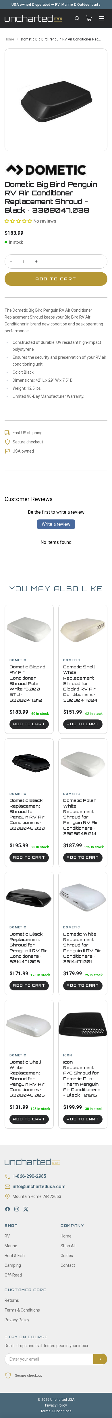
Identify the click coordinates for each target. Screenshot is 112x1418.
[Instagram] (17, 1209)
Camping (13, 1265)
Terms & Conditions (22, 1310)
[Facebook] (7, 1209)
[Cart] (89, 18)
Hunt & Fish (15, 1255)
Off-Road (13, 1275)
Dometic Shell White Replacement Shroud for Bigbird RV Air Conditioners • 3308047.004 (80, 683)
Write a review (56, 524)
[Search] (77, 18)
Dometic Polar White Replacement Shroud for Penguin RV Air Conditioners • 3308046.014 (80, 817)
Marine (11, 1246)
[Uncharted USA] (33, 18)
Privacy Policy (17, 1320)
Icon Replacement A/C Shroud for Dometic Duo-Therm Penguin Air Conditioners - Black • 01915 (81, 1079)
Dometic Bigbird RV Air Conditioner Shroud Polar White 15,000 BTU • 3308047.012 (27, 683)
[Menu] (101, 18)
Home (9, 39)
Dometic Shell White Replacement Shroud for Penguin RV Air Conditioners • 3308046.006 (27, 1079)
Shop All (68, 1246)
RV (7, 1236)
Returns (12, 1300)
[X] (26, 1209)
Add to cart (29, 724)
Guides (67, 1255)
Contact (68, 1265)
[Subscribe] (100, 1359)
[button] (18, 221)
